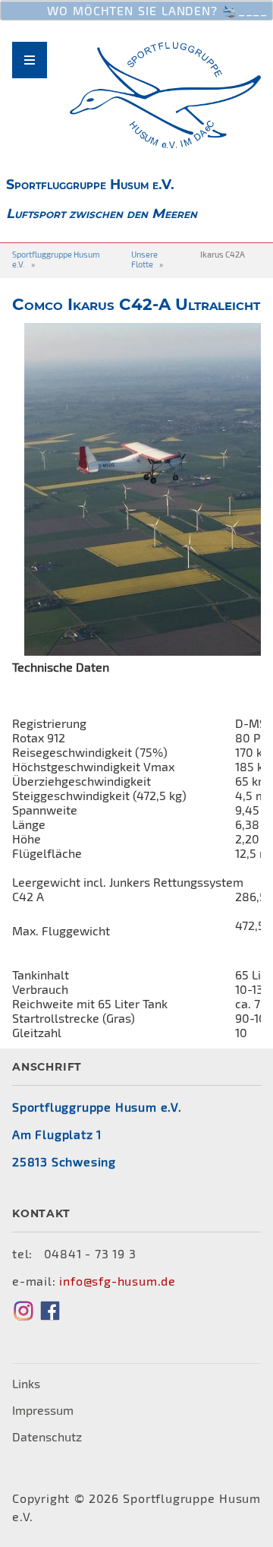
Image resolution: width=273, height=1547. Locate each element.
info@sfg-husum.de (117, 1280)
